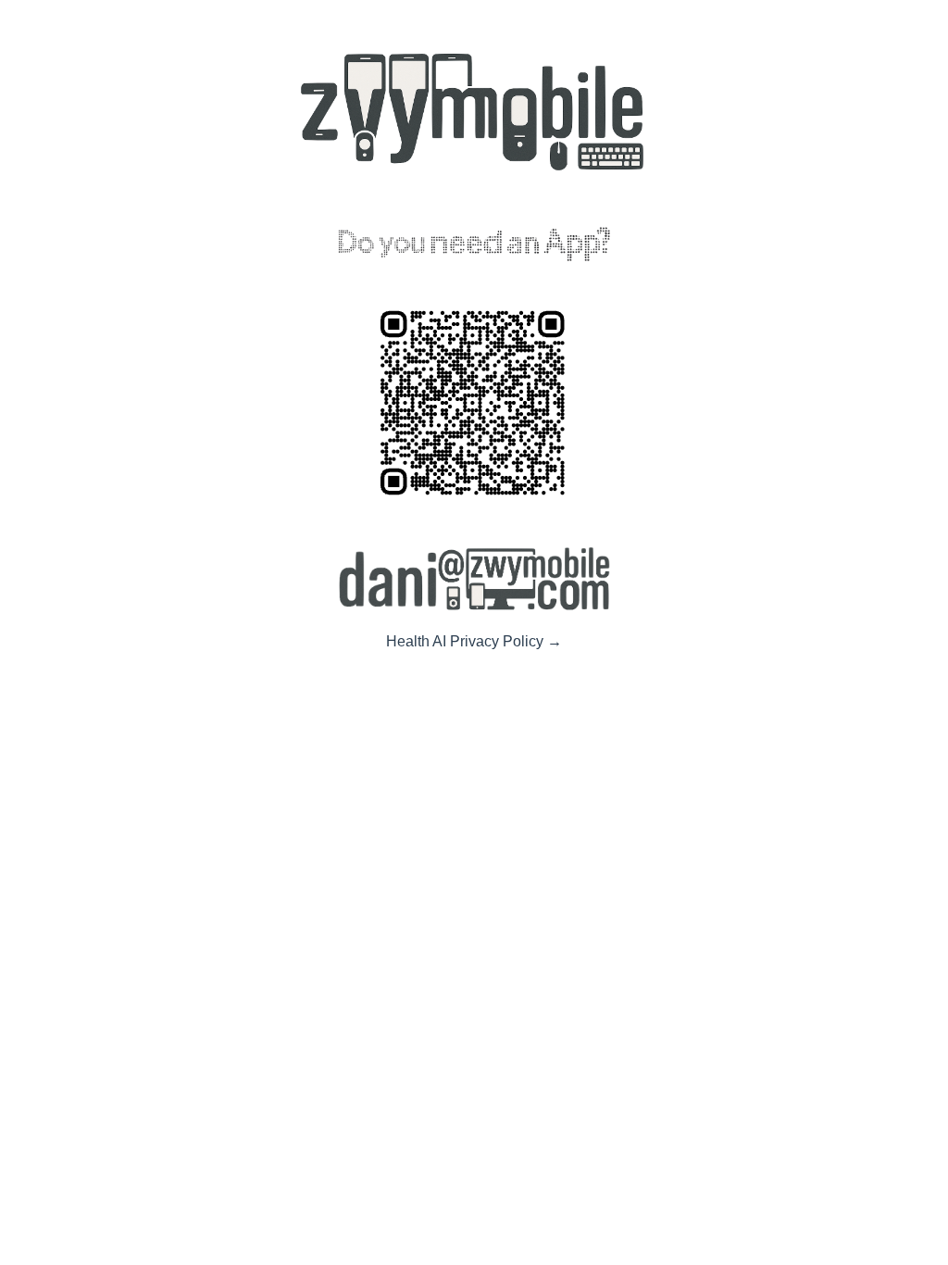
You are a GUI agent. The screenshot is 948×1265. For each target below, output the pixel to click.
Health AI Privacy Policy (474, 641)
